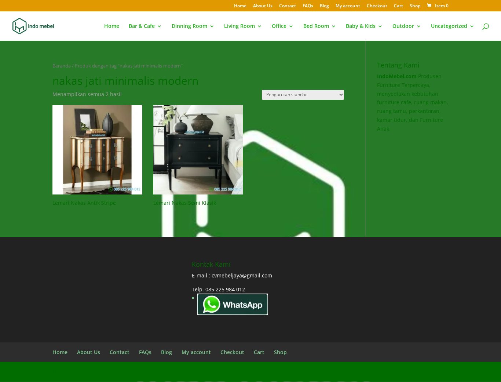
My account (348, 6)
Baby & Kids (361, 26)
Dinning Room (189, 26)
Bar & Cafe (142, 26)
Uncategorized (449, 26)
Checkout (377, 6)
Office (279, 26)
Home (240, 6)
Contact (287, 6)
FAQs (308, 6)
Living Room (239, 26)
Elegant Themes (111, 371)
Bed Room (316, 26)
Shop (415, 6)
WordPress (188, 371)
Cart (398, 6)
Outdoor (403, 26)
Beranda (61, 65)
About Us (263, 6)
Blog (324, 6)
